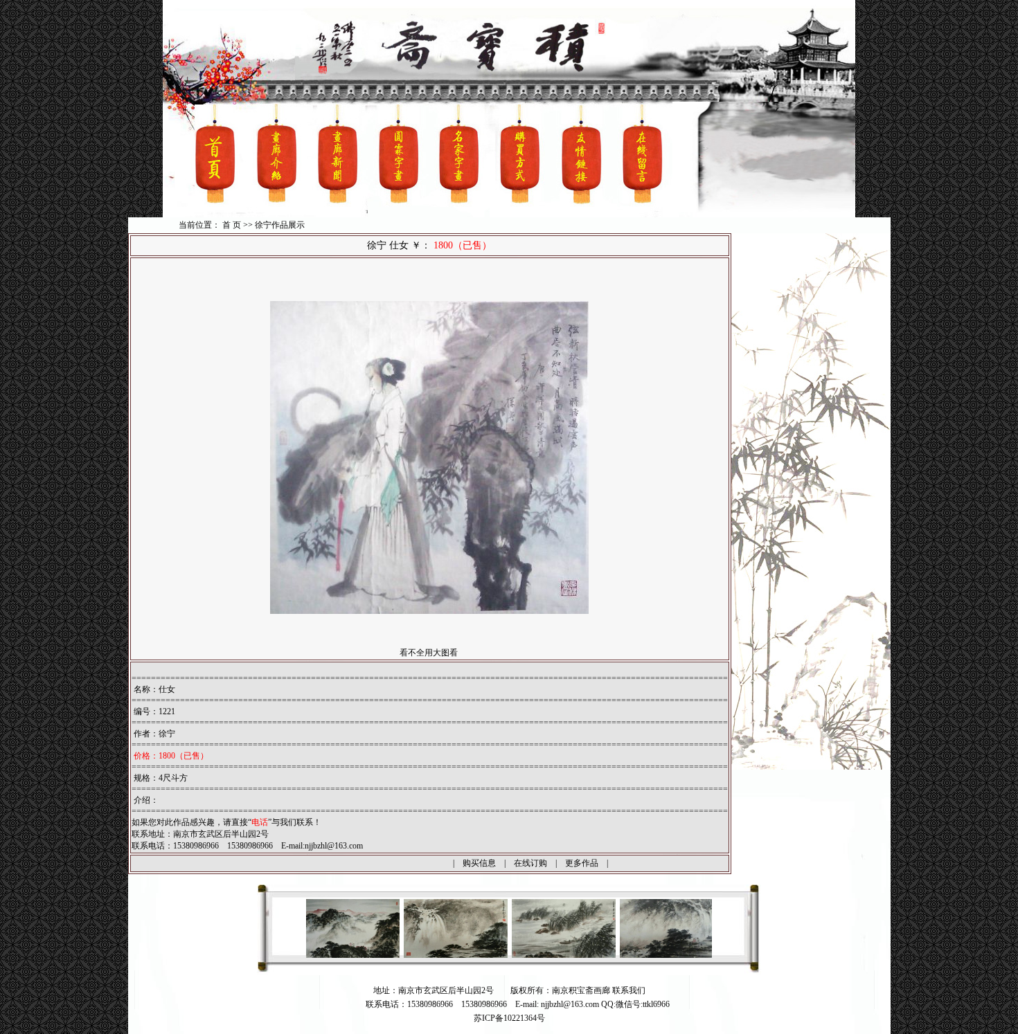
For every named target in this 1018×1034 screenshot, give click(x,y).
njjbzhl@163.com (334, 846)
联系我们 (628, 990)
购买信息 (479, 863)
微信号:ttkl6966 (643, 1004)
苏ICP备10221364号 (509, 1018)
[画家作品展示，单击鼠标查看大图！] (406, 955)
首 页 (231, 225)
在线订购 (530, 863)
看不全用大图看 (429, 652)
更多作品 (581, 863)
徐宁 (167, 733)
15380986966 (484, 1004)
